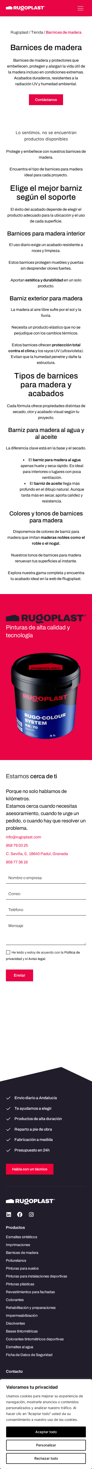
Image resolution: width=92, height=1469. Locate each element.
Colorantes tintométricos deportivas (35, 1339)
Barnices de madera (22, 1253)
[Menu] (80, 8)
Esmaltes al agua (19, 1347)
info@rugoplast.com (23, 837)
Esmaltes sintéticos (21, 1237)
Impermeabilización (22, 1315)
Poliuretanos (16, 1260)
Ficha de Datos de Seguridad (29, 1355)
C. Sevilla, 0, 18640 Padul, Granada (37, 854)
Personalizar (46, 1445)
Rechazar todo (46, 1458)
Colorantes (15, 1300)
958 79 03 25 (17, 845)
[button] (8, 1214)
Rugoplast (19, 32)
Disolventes (15, 1323)
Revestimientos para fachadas (30, 1292)
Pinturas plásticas (20, 1284)
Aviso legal (36, 959)
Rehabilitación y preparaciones (31, 1308)
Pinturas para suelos (22, 1268)
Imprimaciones (18, 1245)
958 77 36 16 (17, 862)
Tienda (37, 32)
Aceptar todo (46, 1432)
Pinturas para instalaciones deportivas (36, 1276)
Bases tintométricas (22, 1331)
